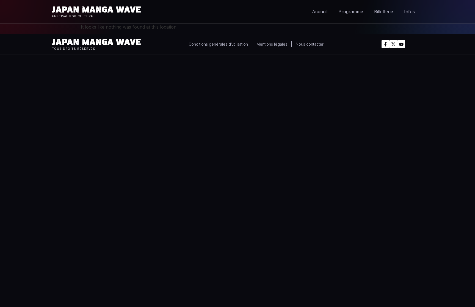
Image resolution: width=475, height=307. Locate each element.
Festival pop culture (72, 16)
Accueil (319, 11)
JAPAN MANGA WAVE (96, 9)
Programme (350, 11)
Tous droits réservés (73, 49)
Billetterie (383, 11)
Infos (409, 11)
